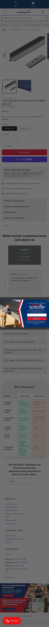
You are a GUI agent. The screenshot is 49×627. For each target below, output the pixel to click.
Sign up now (37, 318)
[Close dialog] (47, 301)
